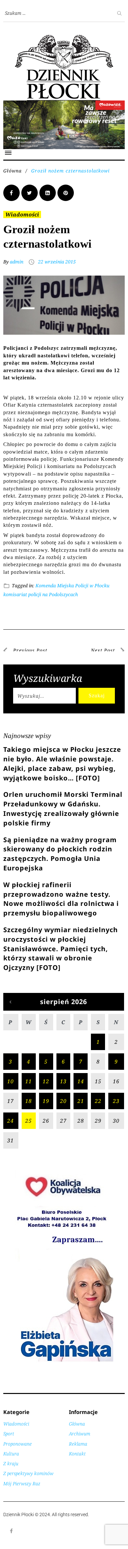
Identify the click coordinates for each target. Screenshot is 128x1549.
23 (116, 1101)
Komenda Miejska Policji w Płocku (72, 585)
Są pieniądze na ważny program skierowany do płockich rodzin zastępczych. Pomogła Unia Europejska (60, 853)
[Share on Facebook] (11, 193)
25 (28, 1120)
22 (98, 1101)
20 (63, 1101)
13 (63, 1081)
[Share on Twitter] (29, 193)
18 (28, 1101)
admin (16, 261)
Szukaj (97, 695)
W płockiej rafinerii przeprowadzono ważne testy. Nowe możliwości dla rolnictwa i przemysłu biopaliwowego (61, 898)
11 (28, 1081)
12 (46, 1081)
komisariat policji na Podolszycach (40, 594)
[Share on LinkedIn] (47, 193)
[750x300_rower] (64, 104)
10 (10, 1081)
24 (10, 1120)
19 (46, 1101)
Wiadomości (22, 214)
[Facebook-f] (11, 1531)
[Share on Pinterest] (65, 193)
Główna (12, 171)
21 (80, 1101)
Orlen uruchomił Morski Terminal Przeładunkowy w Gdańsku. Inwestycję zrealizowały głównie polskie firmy (62, 808)
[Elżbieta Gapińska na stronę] (64, 1361)
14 (80, 1081)
